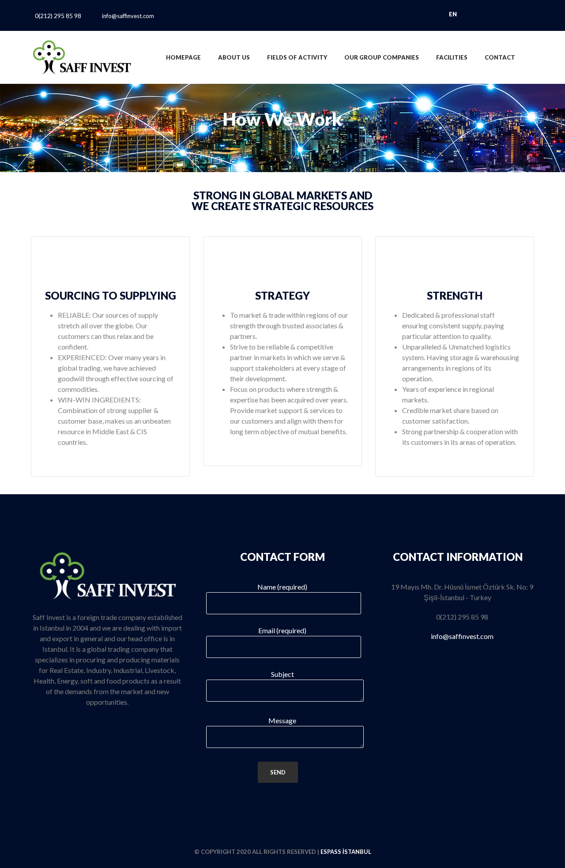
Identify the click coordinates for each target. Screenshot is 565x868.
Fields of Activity (297, 57)
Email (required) (282, 630)
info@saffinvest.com (128, 15)
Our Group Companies (381, 57)
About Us (234, 57)
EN (453, 14)
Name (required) (282, 586)
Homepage (183, 57)
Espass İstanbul (345, 851)
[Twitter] (273, 16)
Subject (282, 674)
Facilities (451, 57)
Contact (500, 57)
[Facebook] (256, 16)
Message (282, 720)
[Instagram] (308, 16)
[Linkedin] (291, 16)
